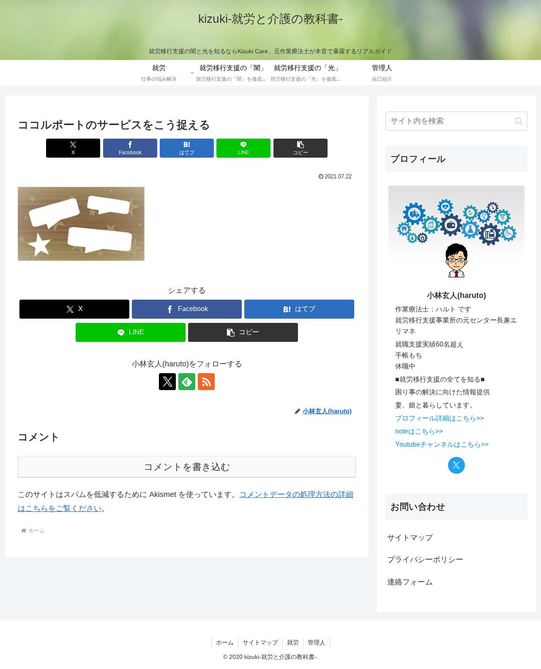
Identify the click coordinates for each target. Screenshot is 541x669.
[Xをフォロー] (167, 381)
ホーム (225, 642)
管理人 (316, 642)
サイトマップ (410, 537)
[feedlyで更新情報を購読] (186, 381)
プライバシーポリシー (425, 559)
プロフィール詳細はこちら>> (439, 418)
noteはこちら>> (419, 431)
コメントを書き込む (187, 466)
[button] (300, 148)
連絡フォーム (410, 582)
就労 (293, 642)
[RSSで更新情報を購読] (206, 381)
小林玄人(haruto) (456, 295)
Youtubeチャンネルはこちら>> (442, 444)
